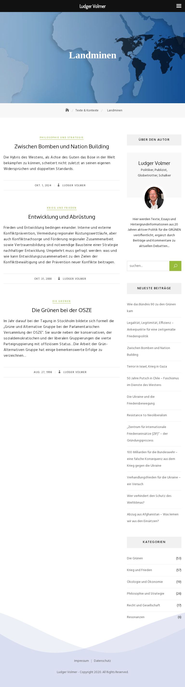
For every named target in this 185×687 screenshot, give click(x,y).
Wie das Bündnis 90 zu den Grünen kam (151, 308)
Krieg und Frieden (62, 208)
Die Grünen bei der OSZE (62, 310)
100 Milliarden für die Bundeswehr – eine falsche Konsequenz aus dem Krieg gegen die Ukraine (152, 459)
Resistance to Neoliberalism (147, 415)
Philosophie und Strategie (62, 137)
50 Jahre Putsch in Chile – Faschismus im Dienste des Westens (153, 382)
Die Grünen (62, 301)
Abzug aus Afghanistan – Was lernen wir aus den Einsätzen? (152, 518)
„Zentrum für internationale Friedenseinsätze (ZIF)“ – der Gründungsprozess (147, 433)
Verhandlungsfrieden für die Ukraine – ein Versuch (154, 481)
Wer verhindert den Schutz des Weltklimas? (149, 499)
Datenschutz (102, 660)
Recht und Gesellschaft (143, 605)
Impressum (81, 660)
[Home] (68, 110)
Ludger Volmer (73, 185)
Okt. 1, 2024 (43, 185)
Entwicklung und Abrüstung (61, 216)
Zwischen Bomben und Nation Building (61, 146)
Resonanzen (136, 617)
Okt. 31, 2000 (43, 279)
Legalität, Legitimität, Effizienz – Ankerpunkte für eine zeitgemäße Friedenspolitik (151, 329)
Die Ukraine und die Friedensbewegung (141, 400)
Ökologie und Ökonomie (145, 582)
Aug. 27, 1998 (43, 372)
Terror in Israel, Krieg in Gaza (147, 366)
